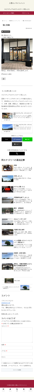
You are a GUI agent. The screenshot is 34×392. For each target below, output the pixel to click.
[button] (17, 144)
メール (4, 351)
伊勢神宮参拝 (6, 31)
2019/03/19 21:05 (5, 303)
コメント (5, 326)
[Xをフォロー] (17, 153)
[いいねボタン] (3, 78)
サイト (3, 357)
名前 (3, 344)
